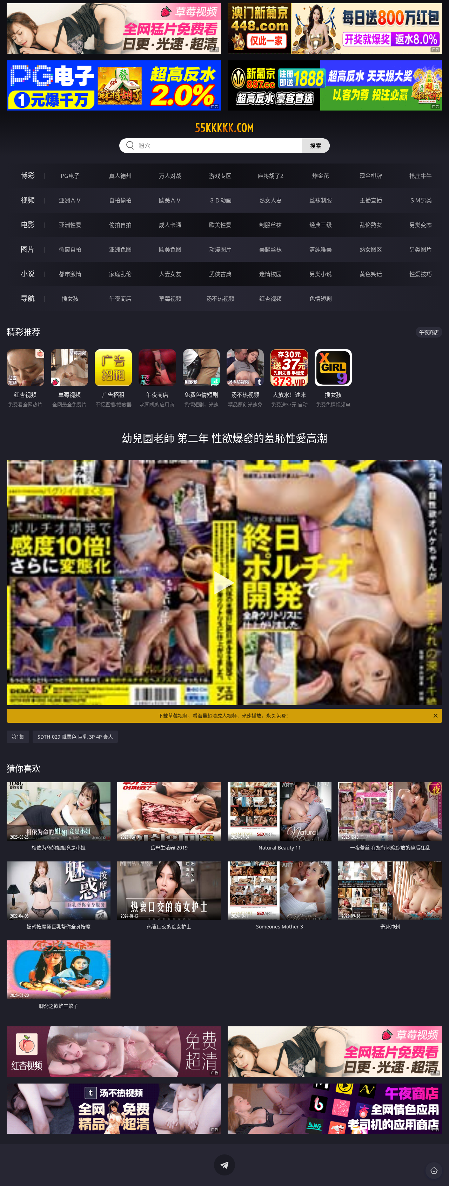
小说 (28, 274)
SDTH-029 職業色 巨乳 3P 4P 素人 (75, 736)
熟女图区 (371, 249)
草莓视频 (170, 298)
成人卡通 (170, 225)
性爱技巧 (420, 274)
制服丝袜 (270, 225)
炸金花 (320, 176)
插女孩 (70, 298)
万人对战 (170, 176)
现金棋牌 (371, 176)
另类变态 (420, 225)
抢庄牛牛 (420, 176)
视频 (28, 200)
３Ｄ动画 (220, 200)
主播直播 (371, 200)
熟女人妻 (270, 200)
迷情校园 (270, 274)
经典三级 (320, 225)
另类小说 (320, 274)
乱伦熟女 (371, 225)
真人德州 (120, 176)
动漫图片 (220, 249)
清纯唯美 (320, 249)
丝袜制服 (320, 200)
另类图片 (420, 249)
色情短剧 (320, 298)
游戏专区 (220, 176)
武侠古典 (220, 274)
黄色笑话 (371, 274)
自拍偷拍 (120, 200)
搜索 (315, 145)
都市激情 (70, 274)
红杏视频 (270, 298)
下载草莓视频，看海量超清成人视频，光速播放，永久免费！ (224, 715)
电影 (28, 224)
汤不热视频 (220, 298)
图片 (28, 249)
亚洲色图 (120, 249)
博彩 (28, 175)
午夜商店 (120, 298)
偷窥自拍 (70, 249)
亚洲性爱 (70, 225)
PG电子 (70, 176)
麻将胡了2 (270, 176)
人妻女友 (170, 274)
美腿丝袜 (270, 249)
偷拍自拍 (120, 225)
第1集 (18, 736)
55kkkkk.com (224, 128)
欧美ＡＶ (170, 200)
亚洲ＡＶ (70, 200)
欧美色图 (170, 249)
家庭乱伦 (120, 274)
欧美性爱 (220, 225)
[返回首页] (433, 1170)
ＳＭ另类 (420, 200)
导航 (28, 298)
